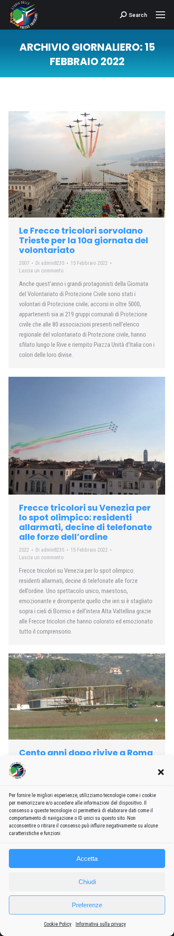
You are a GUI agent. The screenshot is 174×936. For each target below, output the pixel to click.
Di (49, 263)
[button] (161, 772)
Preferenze (87, 905)
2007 (24, 263)
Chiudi (87, 881)
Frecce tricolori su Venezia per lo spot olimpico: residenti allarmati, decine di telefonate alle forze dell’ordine (85, 522)
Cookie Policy (57, 924)
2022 (24, 550)
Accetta (87, 858)
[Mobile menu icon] (160, 15)
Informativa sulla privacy (101, 924)
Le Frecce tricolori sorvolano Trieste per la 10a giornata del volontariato (83, 240)
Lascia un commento (41, 270)
